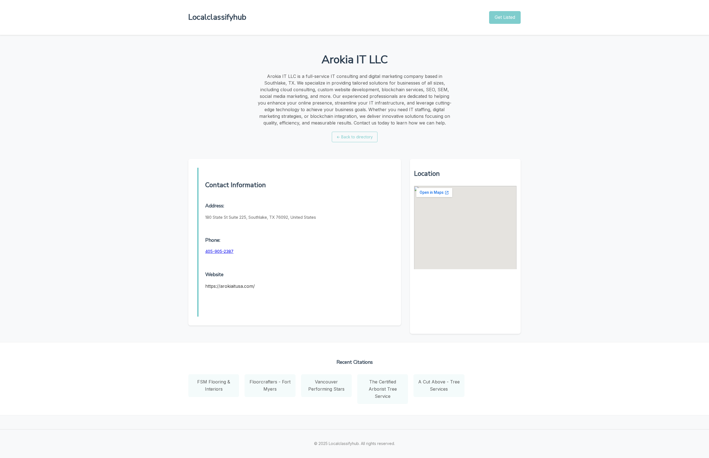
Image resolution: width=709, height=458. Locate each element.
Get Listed (505, 17)
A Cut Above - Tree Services (439, 385)
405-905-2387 (219, 251)
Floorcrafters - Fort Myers (270, 385)
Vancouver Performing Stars (326, 385)
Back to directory (354, 136)
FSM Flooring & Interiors (213, 385)
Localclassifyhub (217, 17)
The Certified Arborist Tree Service (383, 389)
